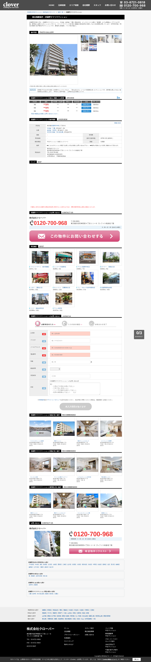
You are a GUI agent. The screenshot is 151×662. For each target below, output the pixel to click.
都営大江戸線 (51, 616)
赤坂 (74, 613)
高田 (83, 613)
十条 (94, 619)
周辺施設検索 (89, 631)
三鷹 (53, 128)
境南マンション (57, 441)
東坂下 (60, 613)
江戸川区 (36, 567)
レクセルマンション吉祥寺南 (84, 477)
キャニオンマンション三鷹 (84, 513)
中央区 (37, 564)
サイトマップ (68, 641)
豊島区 (105, 564)
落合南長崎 (68, 619)
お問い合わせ (110, 5)
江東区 (65, 564)
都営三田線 (65, 616)
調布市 (47, 567)
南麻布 (55, 613)
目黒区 (74, 564)
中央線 (49, 128)
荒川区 (113, 564)
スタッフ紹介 (89, 628)
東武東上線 (99, 616)
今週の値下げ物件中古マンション (111, 651)
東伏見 (51, 593)
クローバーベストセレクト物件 (111, 640)
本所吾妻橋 (88, 619)
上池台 (69, 613)
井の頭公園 (59, 132)
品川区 (69, 564)
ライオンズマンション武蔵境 (37, 441)
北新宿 (79, 613)
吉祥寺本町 (39, 576)
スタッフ (97, 5)
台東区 (55, 564)
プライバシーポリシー (53, 400)
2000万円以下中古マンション (110, 645)
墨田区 (60, 564)
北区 (108, 564)
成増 (87, 613)
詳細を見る (86, 104)
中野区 (95, 564)
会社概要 (86, 5)
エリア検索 (74, 5)
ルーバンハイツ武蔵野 (106, 441)
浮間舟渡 (50, 619)
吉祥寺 (54, 130)
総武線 (49, 130)
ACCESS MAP (31, 646)
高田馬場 (60, 619)
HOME (51, 5)
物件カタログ (68, 644)
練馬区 (31, 567)
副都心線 (91, 616)
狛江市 (51, 567)
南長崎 (44, 613)
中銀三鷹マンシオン (106, 477)
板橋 (55, 619)
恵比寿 (44, 619)
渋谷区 (90, 564)
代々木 (49, 613)
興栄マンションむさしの (83, 441)
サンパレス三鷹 (34, 477)
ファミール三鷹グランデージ (60, 477)
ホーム (66, 628)
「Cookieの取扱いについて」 (110, 659)
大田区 (79, 564)
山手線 (44, 616)
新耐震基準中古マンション (110, 634)
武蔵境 (36, 585)
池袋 (78, 619)
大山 (82, 619)
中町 (57, 125)
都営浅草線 (107, 616)
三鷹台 (56, 593)
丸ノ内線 (78, 616)
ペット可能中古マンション (110, 629)
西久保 (45, 576)
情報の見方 (117, 123)
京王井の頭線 (51, 132)
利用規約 (41, 400)
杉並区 (100, 564)
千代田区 (31, 564)
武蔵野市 (53, 125)
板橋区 (118, 564)
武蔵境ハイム (104, 513)
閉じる (137, 659)
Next (76, 59)
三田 (64, 613)
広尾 (74, 619)
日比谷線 (85, 616)
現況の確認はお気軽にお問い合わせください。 (45, 113)
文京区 (50, 564)
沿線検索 (62, 5)
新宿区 (45, 564)
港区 (41, 564)
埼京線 (72, 616)
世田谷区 (84, 564)
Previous (31, 59)
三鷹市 (42, 567)
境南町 (33, 576)
